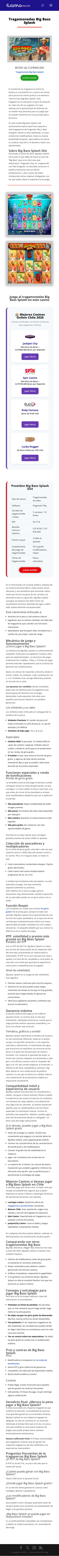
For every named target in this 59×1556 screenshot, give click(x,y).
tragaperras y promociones (20, 1205)
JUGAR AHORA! (29, 78)
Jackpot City (30, 343)
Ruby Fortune (30, 410)
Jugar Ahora (30, 356)
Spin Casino (30, 377)
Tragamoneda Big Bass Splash (29, 72)
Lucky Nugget (30, 446)
